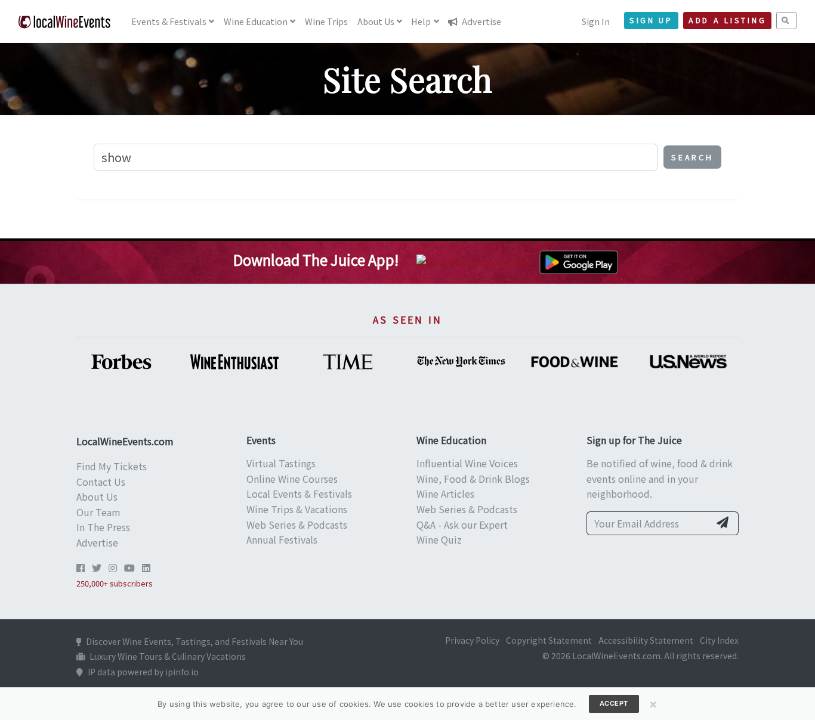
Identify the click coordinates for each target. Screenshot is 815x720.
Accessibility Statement (645, 640)
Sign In (596, 21)
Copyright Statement (549, 640)
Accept (614, 703)
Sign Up (651, 20)
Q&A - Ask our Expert (462, 524)
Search (692, 157)
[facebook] (80, 567)
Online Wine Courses (292, 478)
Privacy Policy (472, 640)
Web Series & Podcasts (296, 524)
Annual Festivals (281, 539)
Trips (326, 21)
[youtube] (129, 567)
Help (421, 21)
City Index (719, 640)
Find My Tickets (111, 466)
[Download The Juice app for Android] (578, 260)
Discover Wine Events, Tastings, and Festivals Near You (194, 641)
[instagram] (113, 567)
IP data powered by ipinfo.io (143, 672)
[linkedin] (146, 567)
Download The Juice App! (316, 259)
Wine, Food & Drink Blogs (473, 478)
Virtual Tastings (281, 463)
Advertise (480, 21)
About (375, 21)
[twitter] (96, 567)
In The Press (103, 527)
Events (168, 21)
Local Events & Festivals (299, 493)
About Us (97, 496)
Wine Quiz (439, 539)
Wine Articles (445, 493)
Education (256, 21)
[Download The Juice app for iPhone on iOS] (476, 260)
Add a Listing (727, 20)
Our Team (98, 512)
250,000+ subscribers (114, 583)
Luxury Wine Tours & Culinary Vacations (167, 656)
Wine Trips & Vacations (296, 509)
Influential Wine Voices (467, 463)
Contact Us (100, 481)
